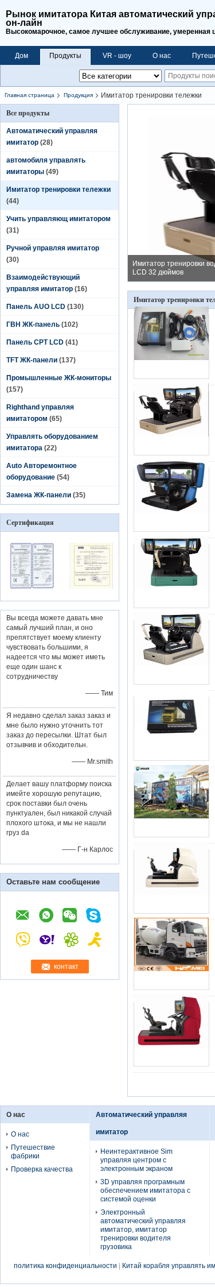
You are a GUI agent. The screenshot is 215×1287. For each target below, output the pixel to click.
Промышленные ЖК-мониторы (58, 378)
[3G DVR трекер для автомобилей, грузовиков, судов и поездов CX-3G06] (171, 729)
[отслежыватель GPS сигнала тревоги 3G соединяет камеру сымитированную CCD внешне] (171, 347)
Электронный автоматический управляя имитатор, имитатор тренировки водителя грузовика (143, 1229)
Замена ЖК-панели (38, 495)
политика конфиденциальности (65, 1266)
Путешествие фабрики (33, 1151)
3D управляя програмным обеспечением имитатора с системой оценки (145, 1190)
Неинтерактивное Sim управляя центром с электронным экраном (136, 1160)
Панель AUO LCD (35, 307)
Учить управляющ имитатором (58, 219)
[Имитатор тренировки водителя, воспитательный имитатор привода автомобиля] (171, 1034)
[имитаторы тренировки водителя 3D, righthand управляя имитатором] (171, 576)
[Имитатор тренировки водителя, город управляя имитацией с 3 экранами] (171, 499)
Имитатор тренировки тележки (58, 189)
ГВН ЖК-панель (33, 324)
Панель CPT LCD (35, 342)
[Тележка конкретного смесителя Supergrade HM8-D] (171, 958)
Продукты (65, 56)
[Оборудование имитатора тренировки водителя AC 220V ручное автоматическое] (171, 652)
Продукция (78, 95)
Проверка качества (42, 1169)
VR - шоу (117, 56)
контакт (66, 967)
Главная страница (29, 95)
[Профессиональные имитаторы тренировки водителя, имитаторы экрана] (171, 881)
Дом (21, 56)
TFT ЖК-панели (31, 360)
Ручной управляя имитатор (52, 248)
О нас (162, 56)
